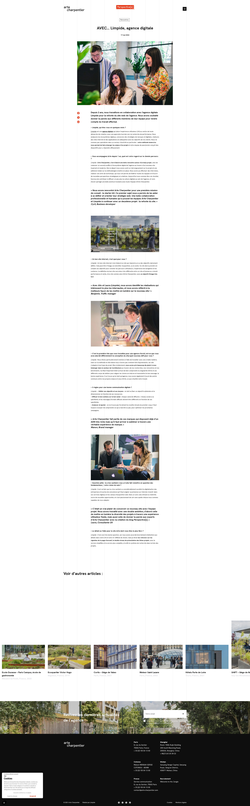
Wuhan (163, 762)
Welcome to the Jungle (169, 781)
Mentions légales (181, 802)
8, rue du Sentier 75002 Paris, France (141, 746)
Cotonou (137, 762)
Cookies (169, 802)
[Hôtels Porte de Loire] (207, 657)
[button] (4, 802)
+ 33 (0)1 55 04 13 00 (142, 751)
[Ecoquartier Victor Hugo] (69, 657)
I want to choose (12, 796)
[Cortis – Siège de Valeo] (115, 657)
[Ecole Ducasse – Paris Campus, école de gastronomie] (23, 657)
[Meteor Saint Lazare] (161, 657)
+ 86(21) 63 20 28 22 (168, 753)
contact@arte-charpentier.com (146, 790)
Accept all (33, 796)
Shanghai (163, 742)
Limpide (93, 131)
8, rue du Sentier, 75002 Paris (145, 784)
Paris (136, 742)
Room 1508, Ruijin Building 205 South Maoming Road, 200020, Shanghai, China (170, 748)
